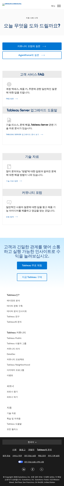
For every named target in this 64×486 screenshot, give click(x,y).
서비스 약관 (17, 455)
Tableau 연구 (13, 316)
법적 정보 (6, 455)
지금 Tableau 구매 (32, 277)
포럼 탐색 (10, 217)
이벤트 (10, 375)
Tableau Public (14, 338)
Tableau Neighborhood (18, 364)
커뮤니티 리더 (13, 348)
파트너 (10, 386)
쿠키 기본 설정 (54, 455)
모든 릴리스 (12, 429)
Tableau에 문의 (14, 321)
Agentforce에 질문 (28, 55)
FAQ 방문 (10, 99)
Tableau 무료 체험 (32, 265)
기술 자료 (11, 413)
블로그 (22, 449)
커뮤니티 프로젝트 (15, 359)
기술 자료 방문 (12, 181)
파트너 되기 (12, 397)
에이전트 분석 (13, 300)
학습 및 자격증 (14, 418)
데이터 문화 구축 (15, 306)
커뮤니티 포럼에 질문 (28, 46)
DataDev (11, 354)
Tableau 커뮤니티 (16, 332)
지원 (9, 407)
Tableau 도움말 (14, 424)
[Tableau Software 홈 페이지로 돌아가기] (12, 3)
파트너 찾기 (12, 391)
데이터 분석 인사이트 (17, 311)
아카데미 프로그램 (15, 370)
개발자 (31, 449)
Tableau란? (13, 295)
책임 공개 (42, 455)
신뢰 (14, 449)
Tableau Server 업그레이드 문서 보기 (22, 134)
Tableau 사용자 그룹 (16, 343)
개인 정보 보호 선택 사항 (34, 462)
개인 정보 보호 (30, 455)
